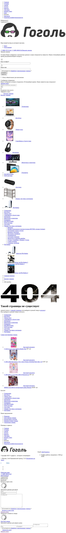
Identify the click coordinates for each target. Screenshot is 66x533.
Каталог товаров (8, 93)
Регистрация (8, 47)
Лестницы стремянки (14, 233)
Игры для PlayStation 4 (21, 273)
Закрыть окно (5, 83)
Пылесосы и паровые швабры (16, 238)
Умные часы (19, 129)
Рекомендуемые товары (11, 421)
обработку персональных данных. (21, 71)
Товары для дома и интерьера (24, 198)
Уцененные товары (9, 422)
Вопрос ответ (8, 11)
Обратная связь (5, 472)
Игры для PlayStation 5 (21, 262)
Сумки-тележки (12, 241)
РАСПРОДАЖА (9, 174)
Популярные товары (10, 418)
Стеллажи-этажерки (13, 237)
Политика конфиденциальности (13, 17)
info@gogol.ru (46, 452)
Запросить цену (7, 530)
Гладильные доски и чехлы (15, 230)
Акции (6, 5)
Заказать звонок (27, 50)
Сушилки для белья (13, 243)
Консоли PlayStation (22, 253)
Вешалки (10, 227)
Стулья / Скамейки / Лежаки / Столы (18, 240)
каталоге (42, 310)
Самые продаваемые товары (9, 334)
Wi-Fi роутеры (8, 175)
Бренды (6, 8)
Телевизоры (25, 106)
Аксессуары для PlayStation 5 (16, 264)
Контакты (7, 16)
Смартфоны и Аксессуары (23, 141)
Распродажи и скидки (10, 419)
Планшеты (25, 172)
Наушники (16, 152)
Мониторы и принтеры (28, 162)
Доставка (7, 10)
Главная (6, 2)
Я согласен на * (16, 508)
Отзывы (6, 3)
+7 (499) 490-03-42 (43, 450)
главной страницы (16, 310)
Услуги (6, 6)
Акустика (18, 187)
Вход (5, 46)
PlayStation (16, 207)
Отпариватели (12, 235)
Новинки (7, 416)
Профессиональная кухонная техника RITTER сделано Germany (26, 229)
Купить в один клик (8, 510)
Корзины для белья (13, 232)
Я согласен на (16, 71)
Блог (5, 13)
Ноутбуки (18, 118)
